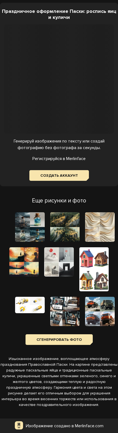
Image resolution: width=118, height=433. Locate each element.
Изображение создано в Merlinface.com (64, 426)
